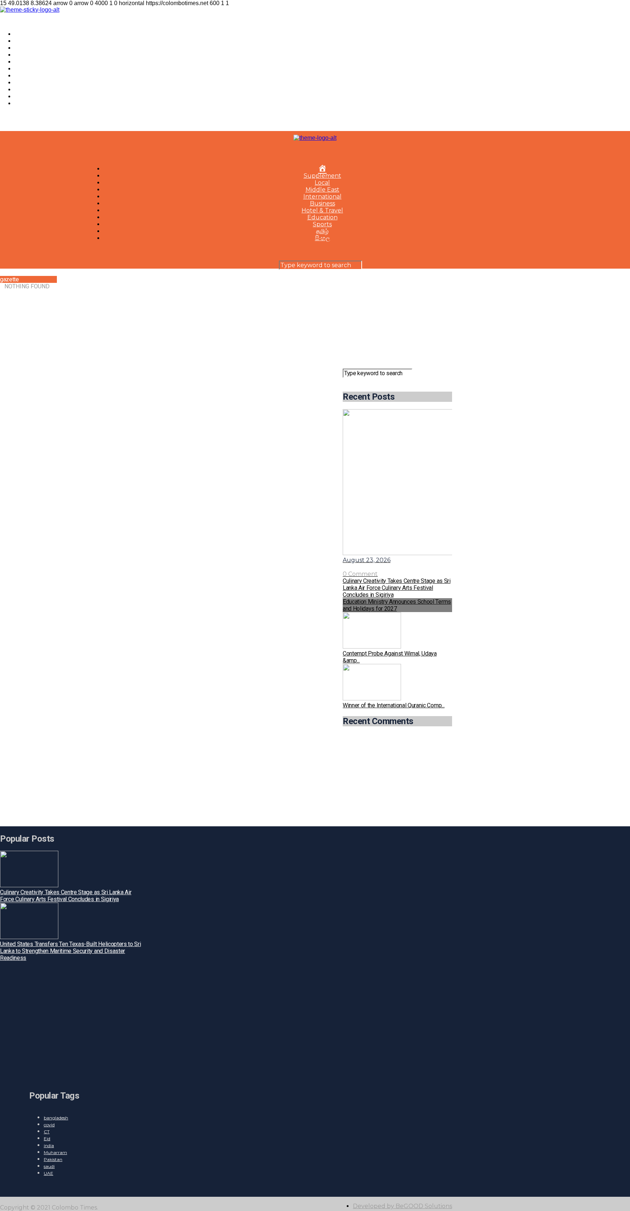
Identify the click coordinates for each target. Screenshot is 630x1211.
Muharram (55, 1152)
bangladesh (56, 1117)
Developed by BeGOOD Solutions (402, 1206)
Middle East (31, 54)
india (49, 1145)
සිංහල (22, 103)
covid (49, 1124)
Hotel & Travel (35, 75)
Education (30, 82)
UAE (48, 1173)
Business (27, 68)
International (34, 61)
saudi (49, 1166)
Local (22, 48)
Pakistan (53, 1159)
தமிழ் (21, 96)
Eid (47, 1138)
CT (47, 1131)
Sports (24, 89)
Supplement (33, 41)
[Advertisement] (397, 321)
